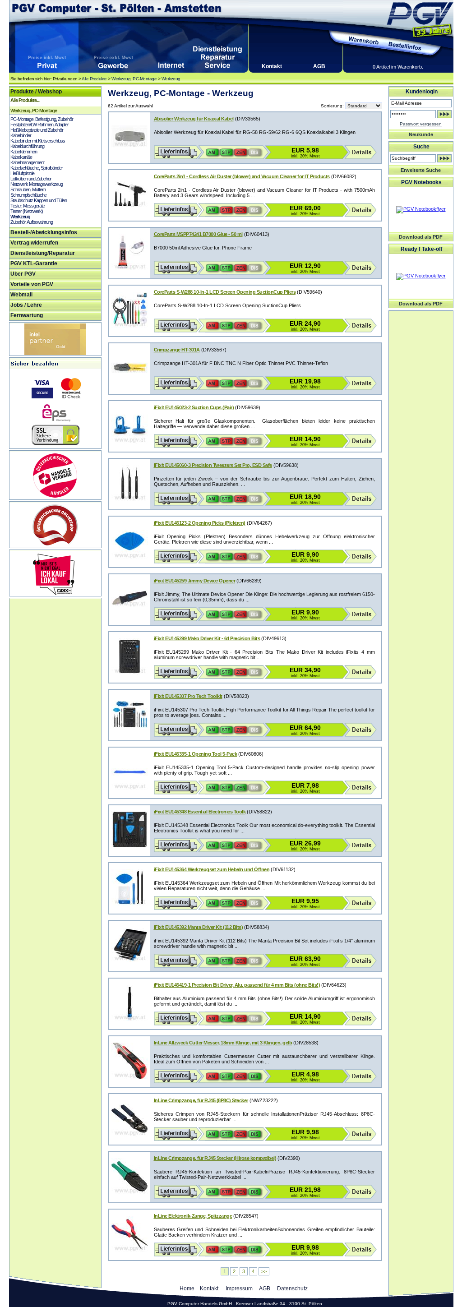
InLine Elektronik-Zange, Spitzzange (193, 1216)
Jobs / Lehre (26, 305)
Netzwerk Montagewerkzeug (36, 184)
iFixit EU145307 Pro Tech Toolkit (188, 696)
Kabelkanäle (21, 157)
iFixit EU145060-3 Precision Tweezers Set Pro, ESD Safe (213, 465)
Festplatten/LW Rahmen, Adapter (39, 124)
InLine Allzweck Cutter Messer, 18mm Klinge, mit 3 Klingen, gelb (223, 1042)
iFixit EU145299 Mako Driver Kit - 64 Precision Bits (207, 638)
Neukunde (421, 134)
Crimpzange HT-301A (177, 349)
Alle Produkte (94, 78)
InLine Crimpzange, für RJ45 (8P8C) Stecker (201, 1100)
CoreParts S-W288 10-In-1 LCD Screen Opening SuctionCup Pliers (225, 292)
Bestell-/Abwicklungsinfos (43, 232)
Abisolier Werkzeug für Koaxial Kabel (194, 118)
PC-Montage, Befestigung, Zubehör (41, 119)
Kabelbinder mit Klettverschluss (37, 140)
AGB (319, 66)
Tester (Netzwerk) (26, 211)
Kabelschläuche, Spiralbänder (36, 168)
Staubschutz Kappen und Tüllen (38, 200)
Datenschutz (292, 1288)
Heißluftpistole (22, 173)
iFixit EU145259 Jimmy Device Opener (195, 580)
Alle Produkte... (24, 100)
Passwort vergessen (421, 123)
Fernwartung (26, 315)
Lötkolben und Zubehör (30, 178)
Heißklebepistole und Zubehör (36, 130)
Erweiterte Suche (421, 170)
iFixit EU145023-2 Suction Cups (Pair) (194, 407)
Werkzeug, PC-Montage (134, 78)
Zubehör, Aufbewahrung (31, 222)
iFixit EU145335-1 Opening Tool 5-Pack (195, 754)
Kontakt (272, 66)
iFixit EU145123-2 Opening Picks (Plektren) (199, 523)
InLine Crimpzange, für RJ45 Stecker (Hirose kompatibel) (215, 1158)
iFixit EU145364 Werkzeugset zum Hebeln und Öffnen (212, 869)
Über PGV (23, 274)
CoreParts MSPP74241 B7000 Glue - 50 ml (198, 234)
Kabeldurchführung (27, 146)
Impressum (239, 1288)
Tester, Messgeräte (27, 205)
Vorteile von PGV (31, 284)
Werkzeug (171, 78)
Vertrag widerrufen (34, 243)
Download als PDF (421, 237)
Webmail (21, 294)
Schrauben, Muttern (28, 189)
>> (264, 1271)
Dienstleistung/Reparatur (42, 253)
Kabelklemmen (23, 151)
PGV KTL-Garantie (33, 263)
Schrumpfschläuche (28, 195)
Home (187, 1288)
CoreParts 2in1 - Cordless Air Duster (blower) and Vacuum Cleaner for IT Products (242, 176)
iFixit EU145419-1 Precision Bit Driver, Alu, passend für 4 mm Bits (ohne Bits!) (237, 985)
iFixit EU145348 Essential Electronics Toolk (200, 811)
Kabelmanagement (27, 162)
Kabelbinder (20, 135)
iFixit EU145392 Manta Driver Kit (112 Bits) (198, 927)
